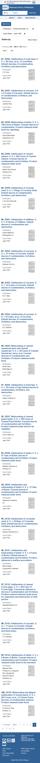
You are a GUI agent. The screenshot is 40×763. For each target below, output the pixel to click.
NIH (16, 760)
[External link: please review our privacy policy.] (4, 740)
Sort (4, 51)
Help (20, 18)
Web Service (30, 18)
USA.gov (26, 760)
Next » (25, 47)
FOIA (4, 751)
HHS (20, 760)
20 (13, 51)
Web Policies (6, 749)
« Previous (5, 47)
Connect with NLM (8, 736)
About (12, 18)
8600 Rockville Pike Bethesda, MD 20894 (28, 739)
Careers (23, 753)
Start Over (6, 24)
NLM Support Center (28, 749)
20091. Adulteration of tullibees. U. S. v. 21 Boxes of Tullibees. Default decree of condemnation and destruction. (19, 223)
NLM (12, 760)
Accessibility (25, 751)
